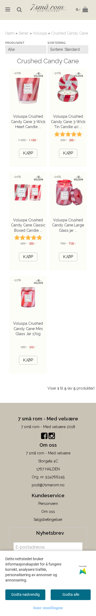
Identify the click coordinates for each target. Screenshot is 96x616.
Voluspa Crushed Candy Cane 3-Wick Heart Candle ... (28, 121)
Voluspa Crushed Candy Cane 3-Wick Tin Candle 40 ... (68, 121)
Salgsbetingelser (48, 519)
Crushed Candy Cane (69, 33)
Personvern (48, 503)
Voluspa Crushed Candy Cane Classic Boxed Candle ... (28, 225)
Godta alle (70, 594)
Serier (24, 33)
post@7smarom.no (48, 485)
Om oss (48, 511)
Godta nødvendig (25, 594)
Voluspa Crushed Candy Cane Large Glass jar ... (68, 225)
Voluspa (40, 33)
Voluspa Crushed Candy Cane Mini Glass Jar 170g (28, 328)
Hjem (9, 33)
